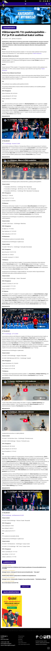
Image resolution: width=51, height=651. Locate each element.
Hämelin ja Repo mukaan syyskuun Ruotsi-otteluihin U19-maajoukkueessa (19, 575)
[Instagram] (49, 1)
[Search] (46, 4)
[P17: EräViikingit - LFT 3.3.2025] (10, 333)
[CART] (49, 4)
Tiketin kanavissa (37, 53)
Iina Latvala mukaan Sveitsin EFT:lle (10, 582)
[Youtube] (46, 1)
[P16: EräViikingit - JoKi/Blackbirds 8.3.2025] (13, 515)
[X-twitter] (42, 1)
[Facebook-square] (40, 1)
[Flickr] (47, 1)
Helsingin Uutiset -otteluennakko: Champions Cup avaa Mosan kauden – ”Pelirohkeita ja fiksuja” (24, 579)
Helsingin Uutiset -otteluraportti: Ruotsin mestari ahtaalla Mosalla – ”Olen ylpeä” (21, 572)
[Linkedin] (44, 1)
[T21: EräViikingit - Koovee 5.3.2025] (11, 143)
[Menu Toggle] (25, 1)
